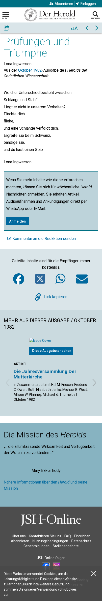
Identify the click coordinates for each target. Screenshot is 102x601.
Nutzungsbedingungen (50, 541)
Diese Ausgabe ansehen (51, 351)
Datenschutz (81, 541)
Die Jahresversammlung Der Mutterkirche (45, 374)
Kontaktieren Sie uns (45, 536)
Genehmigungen (37, 546)
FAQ (67, 536)
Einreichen (82, 536)
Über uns (19, 536)
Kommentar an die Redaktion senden (43, 238)
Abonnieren (64, 4)
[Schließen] (94, 573)
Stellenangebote (66, 546)
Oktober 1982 (30, 70)
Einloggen (88, 4)
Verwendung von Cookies (57, 589)
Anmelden (17, 221)
